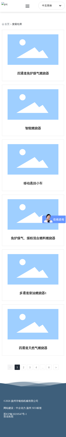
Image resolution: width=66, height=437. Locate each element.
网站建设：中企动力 (15, 408)
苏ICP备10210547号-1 (15, 414)
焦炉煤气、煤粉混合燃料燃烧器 (33, 238)
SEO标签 (37, 408)
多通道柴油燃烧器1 (33, 293)
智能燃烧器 (33, 128)
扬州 (28, 408)
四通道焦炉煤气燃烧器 (33, 73)
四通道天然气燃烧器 (33, 348)
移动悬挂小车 (33, 183)
